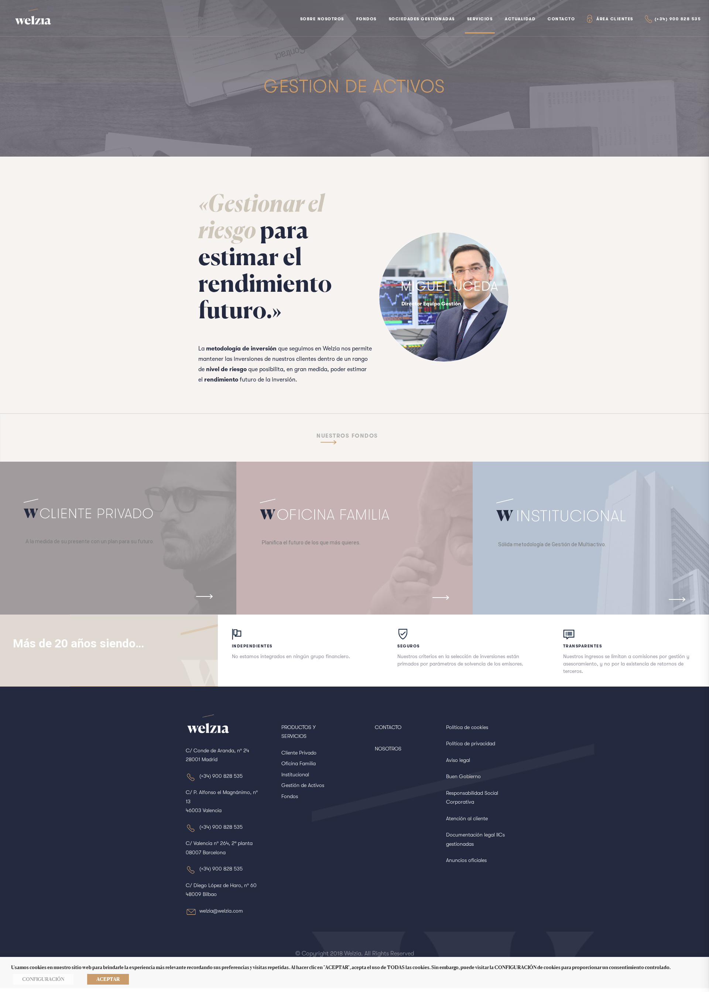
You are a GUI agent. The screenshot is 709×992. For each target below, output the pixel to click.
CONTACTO (388, 727)
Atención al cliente (467, 818)
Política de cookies (467, 727)
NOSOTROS (388, 749)
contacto (561, 19)
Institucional (295, 774)
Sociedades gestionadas (422, 19)
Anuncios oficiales (466, 860)
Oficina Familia (298, 763)
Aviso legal (458, 760)
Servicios (480, 19)
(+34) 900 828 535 (678, 19)
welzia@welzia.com (221, 911)
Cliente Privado (298, 753)
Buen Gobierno (463, 776)
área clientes (614, 19)
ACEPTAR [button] (108, 979)
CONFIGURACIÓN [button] (43, 979)
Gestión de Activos (302, 785)
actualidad (520, 19)
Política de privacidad (470, 743)
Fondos (366, 19)
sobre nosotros (322, 19)
